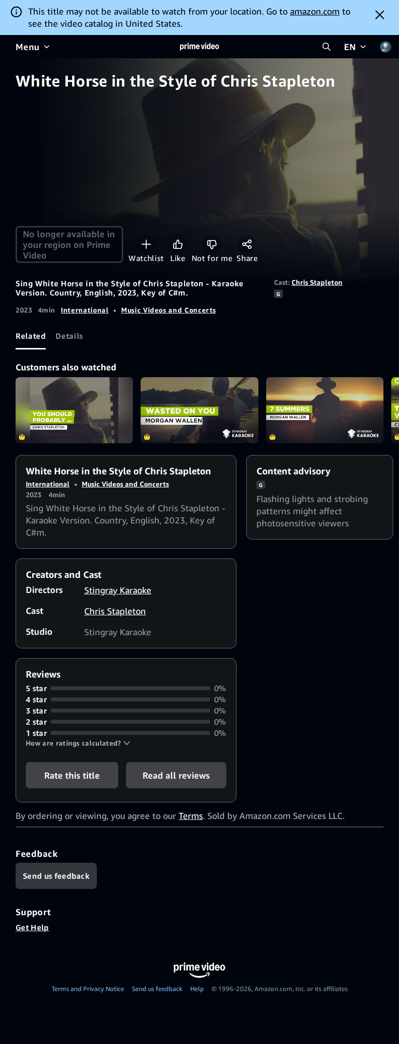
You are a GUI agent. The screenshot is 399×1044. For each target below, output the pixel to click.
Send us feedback (157, 988)
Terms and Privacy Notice (88, 988)
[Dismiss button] (379, 14)
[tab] (31, 336)
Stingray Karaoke (117, 590)
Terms (191, 815)
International (85, 310)
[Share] (246, 244)
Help (197, 988)
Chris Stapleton (317, 282)
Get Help (32, 927)
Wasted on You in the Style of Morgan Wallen (199, 410)
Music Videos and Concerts (168, 310)
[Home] (199, 47)
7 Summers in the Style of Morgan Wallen (324, 410)
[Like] (177, 244)
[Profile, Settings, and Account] (385, 46)
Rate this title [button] (72, 775)
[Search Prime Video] (326, 46)
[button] (78, 743)
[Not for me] (211, 244)
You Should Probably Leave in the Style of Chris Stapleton (74, 410)
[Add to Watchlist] (146, 244)
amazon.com (315, 11)
